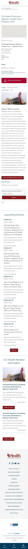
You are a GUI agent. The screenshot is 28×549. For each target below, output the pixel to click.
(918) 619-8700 (5, 57)
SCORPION (16, 533)
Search (14, 197)
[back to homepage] (1, 8)
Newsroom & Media (14, 489)
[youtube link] (15, 463)
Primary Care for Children (10, 185)
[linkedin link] (18, 463)
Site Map (14, 540)
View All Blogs (8, 407)
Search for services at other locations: (12, 191)
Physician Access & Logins (14, 503)
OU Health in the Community (14, 496)
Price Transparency (14, 506)
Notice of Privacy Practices (14, 492)
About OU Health (14, 469)
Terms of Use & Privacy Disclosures (14, 537)
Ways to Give (14, 513)
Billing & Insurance (14, 472)
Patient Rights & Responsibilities (14, 499)
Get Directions (7, 53)
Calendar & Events (14, 475)
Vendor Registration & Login (14, 509)
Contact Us (14, 482)
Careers (14, 479)
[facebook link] (9, 463)
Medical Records (14, 486)
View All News (8, 439)
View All (14, 350)
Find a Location (7, 8)
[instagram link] (12, 463)
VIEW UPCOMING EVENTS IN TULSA (12, 177)
